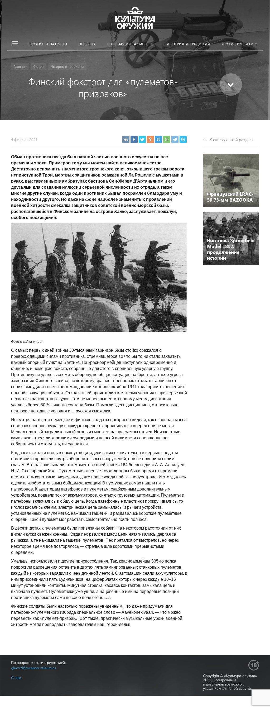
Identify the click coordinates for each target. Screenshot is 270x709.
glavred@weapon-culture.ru (33, 667)
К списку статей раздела (232, 139)
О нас (16, 677)
